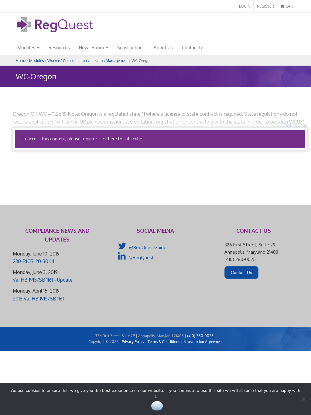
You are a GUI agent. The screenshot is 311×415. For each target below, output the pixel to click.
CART (290, 6)
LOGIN (244, 6)
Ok (157, 405)
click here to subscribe (120, 138)
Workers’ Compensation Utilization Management (87, 60)
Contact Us (193, 47)
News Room (92, 47)
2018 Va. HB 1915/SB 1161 (38, 299)
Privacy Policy (133, 341)
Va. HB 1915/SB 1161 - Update (43, 280)
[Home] (55, 30)
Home (21, 60)
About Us (163, 47)
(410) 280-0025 (200, 336)
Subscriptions (131, 47)
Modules (26, 47)
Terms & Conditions (164, 341)
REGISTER (265, 6)
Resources (59, 47)
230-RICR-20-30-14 (33, 261)
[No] (303, 399)
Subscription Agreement (203, 341)
